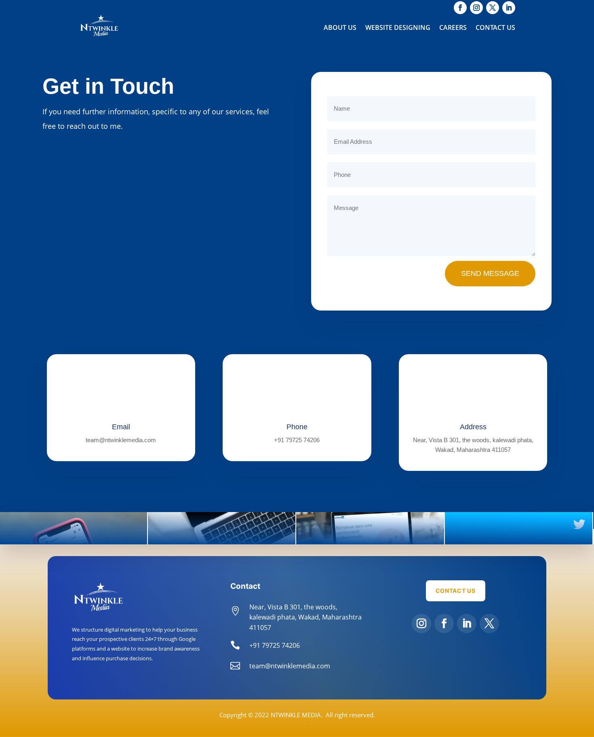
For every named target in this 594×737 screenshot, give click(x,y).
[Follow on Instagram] (421, 623)
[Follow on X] (489, 623)
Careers (453, 28)
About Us (340, 28)
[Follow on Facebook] (444, 623)
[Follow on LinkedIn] (466, 623)
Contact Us (495, 28)
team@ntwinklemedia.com (121, 440)
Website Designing (397, 28)
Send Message (490, 273)
